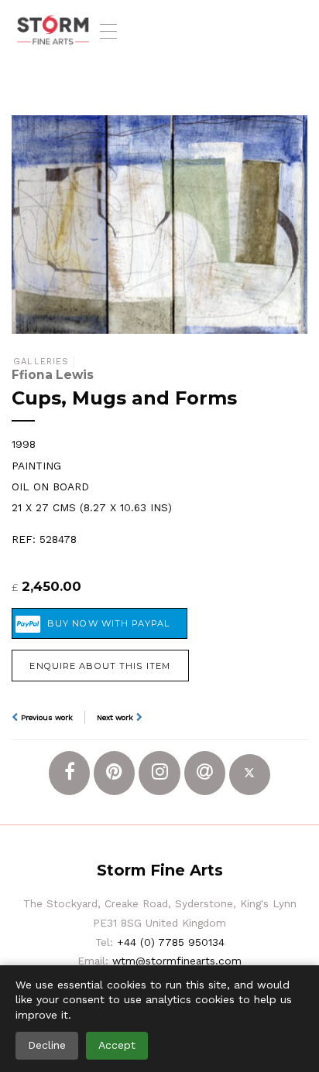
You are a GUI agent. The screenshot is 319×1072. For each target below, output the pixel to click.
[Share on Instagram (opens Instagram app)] (159, 773)
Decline (47, 1045)
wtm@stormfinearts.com (177, 960)
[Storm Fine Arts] (53, 31)
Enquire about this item (99, 666)
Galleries (41, 362)
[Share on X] (249, 774)
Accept (116, 1045)
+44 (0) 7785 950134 (171, 942)
